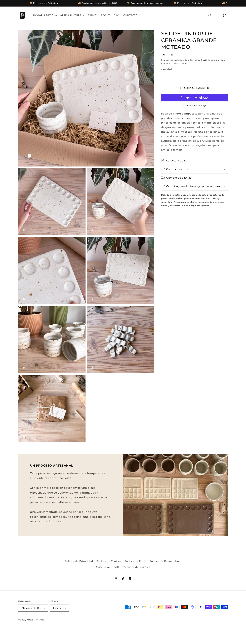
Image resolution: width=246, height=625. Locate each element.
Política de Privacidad (79, 561)
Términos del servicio (136, 567)
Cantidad (166, 69)
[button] (44, 15)
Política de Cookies (108, 561)
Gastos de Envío (198, 60)
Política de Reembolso (164, 561)
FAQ (116, 567)
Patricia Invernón (35, 620)
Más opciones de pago (194, 105)
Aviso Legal (103, 567)
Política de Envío (135, 561)
